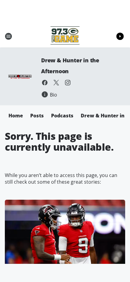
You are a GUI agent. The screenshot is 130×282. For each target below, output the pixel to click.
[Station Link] (65, 36)
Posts (37, 115)
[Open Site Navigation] (8, 36)
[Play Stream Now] (120, 36)
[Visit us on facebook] (44, 82)
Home (15, 115)
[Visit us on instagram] (67, 82)
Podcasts (62, 115)
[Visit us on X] (56, 82)
